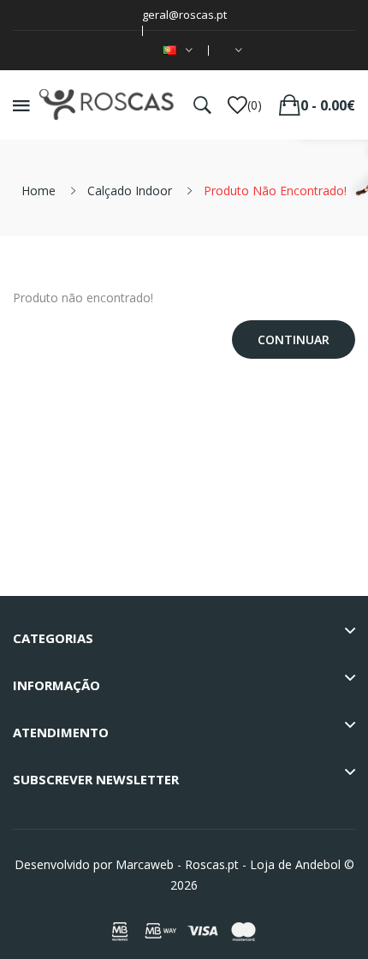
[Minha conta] (235, 50)
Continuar (293, 339)
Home (38, 190)
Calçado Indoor (129, 190)
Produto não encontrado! (275, 190)
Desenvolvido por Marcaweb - (98, 864)
